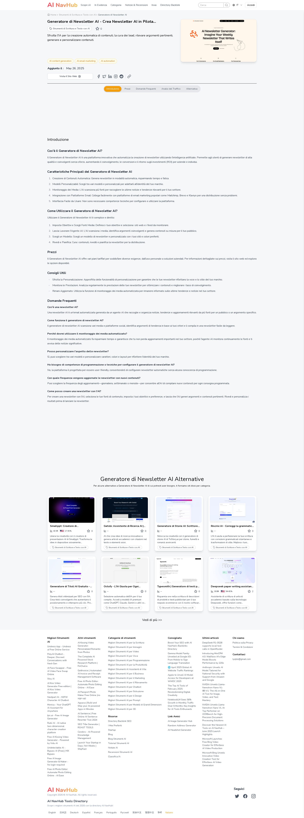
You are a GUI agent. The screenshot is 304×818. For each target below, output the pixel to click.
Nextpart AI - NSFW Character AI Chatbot (58, 699)
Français (98, 812)
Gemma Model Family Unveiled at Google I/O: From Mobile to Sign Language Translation (179, 658)
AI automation (108, 60)
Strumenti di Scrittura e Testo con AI (70, 547)
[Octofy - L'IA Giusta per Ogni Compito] (125, 570)
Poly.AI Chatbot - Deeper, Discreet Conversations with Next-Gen (57, 659)
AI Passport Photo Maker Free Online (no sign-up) (89, 695)
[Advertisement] (152, 114)
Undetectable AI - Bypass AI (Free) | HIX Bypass (58, 751)
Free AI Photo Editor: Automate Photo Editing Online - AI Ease (59, 772)
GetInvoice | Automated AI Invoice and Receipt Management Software (89, 673)
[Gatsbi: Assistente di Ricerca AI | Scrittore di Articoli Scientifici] (125, 510)
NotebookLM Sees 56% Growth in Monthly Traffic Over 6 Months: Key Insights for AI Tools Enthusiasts (182, 704)
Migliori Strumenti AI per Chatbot (124, 686)
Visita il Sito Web (68, 76)
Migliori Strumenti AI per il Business (126, 673)
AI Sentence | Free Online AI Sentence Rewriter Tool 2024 (87, 716)
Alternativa (191, 88)
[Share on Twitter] (104, 76)
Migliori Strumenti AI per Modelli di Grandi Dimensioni (135, 704)
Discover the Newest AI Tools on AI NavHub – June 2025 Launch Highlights (214, 729)
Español (86, 812)
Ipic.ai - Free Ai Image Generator (58, 717)
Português (111, 812)
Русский (124, 812)
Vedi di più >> (152, 620)
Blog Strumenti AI (117, 738)
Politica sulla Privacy (243, 642)
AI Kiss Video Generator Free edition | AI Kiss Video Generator (59, 688)
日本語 (63, 812)
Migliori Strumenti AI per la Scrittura (126, 642)
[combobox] (237, 5)
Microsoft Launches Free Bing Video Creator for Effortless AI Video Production (213, 743)
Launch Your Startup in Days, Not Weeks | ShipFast (89, 745)
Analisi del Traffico (171, 88)
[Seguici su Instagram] (253, 796)
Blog (110, 734)
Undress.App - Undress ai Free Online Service (59, 648)
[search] (226, 5)
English (52, 812)
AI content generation (60, 60)
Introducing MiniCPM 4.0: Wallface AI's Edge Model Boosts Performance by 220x (214, 658)
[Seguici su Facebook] (245, 796)
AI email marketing (86, 60)
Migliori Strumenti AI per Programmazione (129, 660)
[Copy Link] (129, 76)
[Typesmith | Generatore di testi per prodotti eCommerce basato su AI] (179, 570)
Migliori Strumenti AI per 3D (122, 709)
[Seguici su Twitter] (237, 796)
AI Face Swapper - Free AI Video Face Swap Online (59, 671)
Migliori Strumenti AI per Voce (123, 655)
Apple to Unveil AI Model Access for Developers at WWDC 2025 (180, 678)
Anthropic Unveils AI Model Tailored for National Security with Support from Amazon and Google (213, 674)
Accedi (251, 5)
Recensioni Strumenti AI (120, 752)
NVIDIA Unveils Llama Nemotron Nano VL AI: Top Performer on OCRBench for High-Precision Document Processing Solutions (213, 712)
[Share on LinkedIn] (110, 76)
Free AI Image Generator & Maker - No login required (57, 761)
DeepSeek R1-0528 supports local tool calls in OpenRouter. (212, 646)
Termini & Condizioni (243, 647)
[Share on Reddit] (121, 76)
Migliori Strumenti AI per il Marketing (126, 678)
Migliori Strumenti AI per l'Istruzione (126, 691)
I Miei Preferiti (115, 725)
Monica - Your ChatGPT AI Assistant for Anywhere (59, 708)
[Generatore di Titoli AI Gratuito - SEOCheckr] (72, 570)
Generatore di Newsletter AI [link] (112, 14)
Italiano (169, 812)
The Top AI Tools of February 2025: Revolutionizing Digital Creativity (179, 690)
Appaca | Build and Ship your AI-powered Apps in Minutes (89, 706)
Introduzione (113, 88)
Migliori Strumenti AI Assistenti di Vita (127, 669)
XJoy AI (50, 678)
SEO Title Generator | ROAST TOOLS (88, 726)
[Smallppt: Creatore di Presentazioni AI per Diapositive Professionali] (72, 510)
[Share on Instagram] (116, 76)
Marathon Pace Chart (172, 736)
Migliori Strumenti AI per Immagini (125, 647)
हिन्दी (160, 812)
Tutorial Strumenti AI (118, 743)
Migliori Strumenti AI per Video (123, 651)
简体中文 (137, 812)
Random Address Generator (182, 725)
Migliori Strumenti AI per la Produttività (127, 664)
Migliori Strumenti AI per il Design (125, 695)
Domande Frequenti (146, 88)
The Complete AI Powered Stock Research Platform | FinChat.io (88, 661)
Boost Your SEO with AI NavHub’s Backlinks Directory (180, 646)
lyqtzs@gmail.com (242, 659)
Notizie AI (113, 747)
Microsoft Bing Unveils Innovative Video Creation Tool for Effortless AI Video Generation (213, 759)
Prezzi (127, 88)
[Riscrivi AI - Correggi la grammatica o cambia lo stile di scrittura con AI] (232, 510)
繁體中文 (149, 812)
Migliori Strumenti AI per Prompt (124, 700)
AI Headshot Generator (179, 729)
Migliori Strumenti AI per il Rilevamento (127, 682)
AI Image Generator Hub (180, 721)
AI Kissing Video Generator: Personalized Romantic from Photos (89, 647)
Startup (112, 729)
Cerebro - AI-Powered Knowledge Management (89, 735)
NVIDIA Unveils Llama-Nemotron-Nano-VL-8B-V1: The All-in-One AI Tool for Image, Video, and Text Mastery (213, 692)
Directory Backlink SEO (119, 721)
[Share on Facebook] (99, 76)
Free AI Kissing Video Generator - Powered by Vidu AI (58, 740)
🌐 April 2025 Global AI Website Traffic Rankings (180, 669)
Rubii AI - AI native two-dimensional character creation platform (56, 728)
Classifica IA (114, 756)
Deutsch (74, 812)
